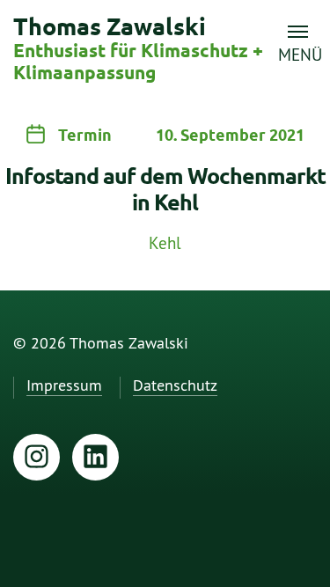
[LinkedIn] (95, 457)
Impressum (64, 386)
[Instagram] (36, 457)
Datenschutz (175, 386)
